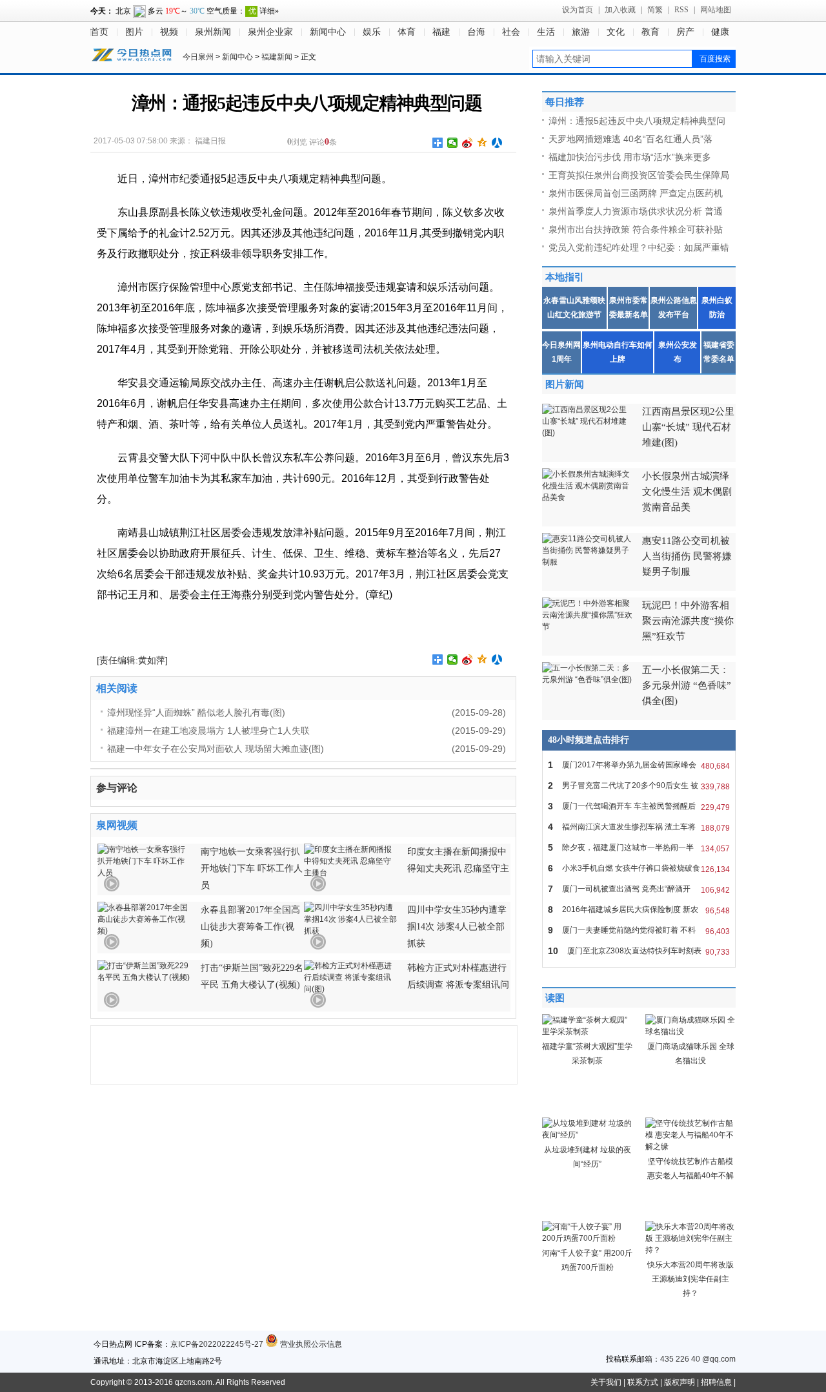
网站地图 (715, 9)
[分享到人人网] (497, 143)
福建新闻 (276, 56)
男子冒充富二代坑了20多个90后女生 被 (639, 785)
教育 (650, 32)
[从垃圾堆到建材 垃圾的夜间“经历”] (587, 1134)
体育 (407, 32)
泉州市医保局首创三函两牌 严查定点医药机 (636, 193)
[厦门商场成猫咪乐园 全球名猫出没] (690, 1031)
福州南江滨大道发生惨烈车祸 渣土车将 (639, 827)
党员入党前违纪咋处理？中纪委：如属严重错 (639, 247)
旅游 (581, 32)
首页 (99, 32)
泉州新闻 (213, 32)
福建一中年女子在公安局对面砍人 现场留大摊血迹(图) (215, 748)
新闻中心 (328, 32)
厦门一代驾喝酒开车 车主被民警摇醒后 (639, 806)
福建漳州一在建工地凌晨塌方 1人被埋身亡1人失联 (208, 730)
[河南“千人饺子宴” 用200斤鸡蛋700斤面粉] (587, 1238)
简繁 (655, 9)
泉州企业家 (270, 32)
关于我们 (605, 1382)
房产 (685, 32)
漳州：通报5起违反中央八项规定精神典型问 (637, 121)
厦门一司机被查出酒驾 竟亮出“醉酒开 (639, 889)
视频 (169, 32)
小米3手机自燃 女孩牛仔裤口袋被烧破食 (639, 868)
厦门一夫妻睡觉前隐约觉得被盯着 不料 (639, 930)
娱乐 (372, 32)
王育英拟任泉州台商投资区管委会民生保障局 (639, 175)
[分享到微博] (467, 143)
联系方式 (642, 1382)
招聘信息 (716, 1382)
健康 (720, 32)
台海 (476, 32)
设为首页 (577, 9)
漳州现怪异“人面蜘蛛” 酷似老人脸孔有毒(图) (196, 712)
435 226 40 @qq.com (698, 1359)
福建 (441, 32)
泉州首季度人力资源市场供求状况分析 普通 (636, 211)
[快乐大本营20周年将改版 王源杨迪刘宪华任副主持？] (690, 1249)
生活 (546, 32)
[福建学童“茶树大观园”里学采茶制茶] (587, 1031)
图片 (134, 32)
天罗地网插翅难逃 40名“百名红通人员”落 (630, 139)
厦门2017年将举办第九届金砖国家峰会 (639, 765)
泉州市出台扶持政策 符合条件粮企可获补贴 (636, 229)
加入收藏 (620, 9)
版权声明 (679, 1382)
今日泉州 (198, 56)
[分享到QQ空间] (482, 143)
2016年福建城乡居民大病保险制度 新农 (639, 909)
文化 (616, 32)
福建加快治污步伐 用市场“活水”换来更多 (630, 157)
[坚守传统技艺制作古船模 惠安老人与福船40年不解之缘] (690, 1146)
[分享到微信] (452, 143)
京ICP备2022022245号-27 (216, 1344)
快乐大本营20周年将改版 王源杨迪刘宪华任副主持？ (690, 1279)
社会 (511, 32)
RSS (681, 9)
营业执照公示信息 (310, 1344)
